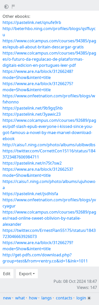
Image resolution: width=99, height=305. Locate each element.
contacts (64, 298)
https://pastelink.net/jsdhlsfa (30, 193)
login (81, 298)
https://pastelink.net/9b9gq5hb (33, 108)
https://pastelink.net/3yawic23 (32, 114)
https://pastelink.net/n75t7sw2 (32, 163)
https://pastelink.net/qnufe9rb (32, 22)
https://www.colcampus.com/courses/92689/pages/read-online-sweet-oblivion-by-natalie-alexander (49, 218)
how (33, 298)
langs (46, 298)
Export (25, 273)
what (20, 298)
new (7, 298)
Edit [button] (6, 273)
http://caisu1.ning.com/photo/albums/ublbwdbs (49, 145)
